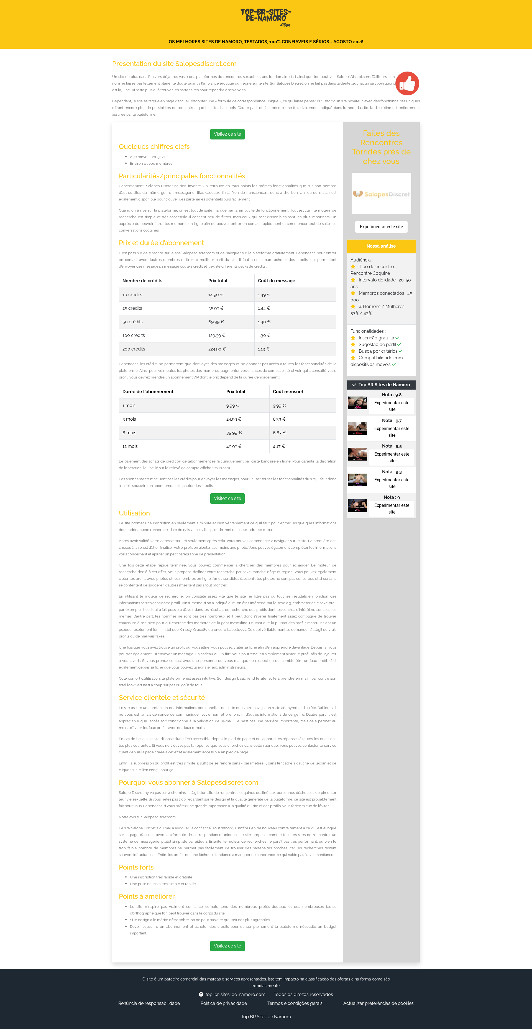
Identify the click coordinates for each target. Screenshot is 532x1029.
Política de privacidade (224, 1003)
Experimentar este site (381, 226)
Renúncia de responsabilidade (149, 1003)
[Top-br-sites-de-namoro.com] (266, 16)
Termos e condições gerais (295, 1003)
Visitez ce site (227, 134)
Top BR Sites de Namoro (266, 1016)
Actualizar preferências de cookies (378, 1003)
